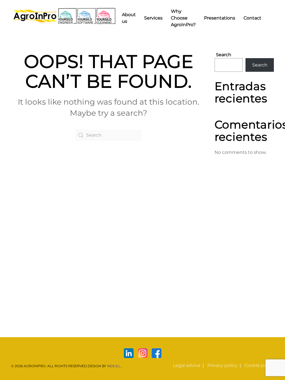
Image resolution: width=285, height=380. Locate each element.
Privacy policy (222, 365)
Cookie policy (259, 365)
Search (223, 54)
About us (129, 18)
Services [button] (153, 18)
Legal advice (186, 365)
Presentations (219, 18)
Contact (252, 18)
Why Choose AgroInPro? (183, 18)
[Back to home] (64, 16)
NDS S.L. (114, 366)
